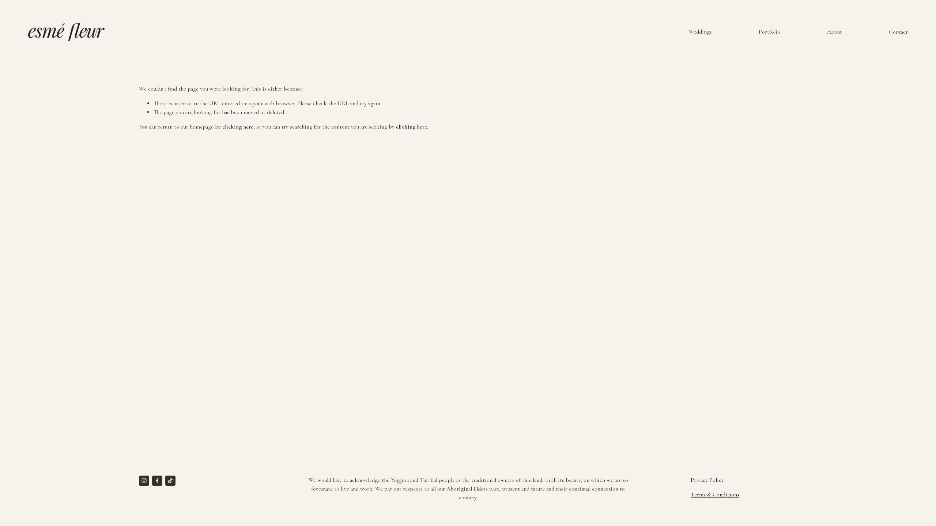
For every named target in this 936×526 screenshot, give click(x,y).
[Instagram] (144, 481)
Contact (898, 31)
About (834, 31)
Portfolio (769, 31)
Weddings (700, 31)
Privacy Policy (707, 480)
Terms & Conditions (715, 494)
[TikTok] (170, 481)
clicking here (237, 126)
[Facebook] (157, 481)
